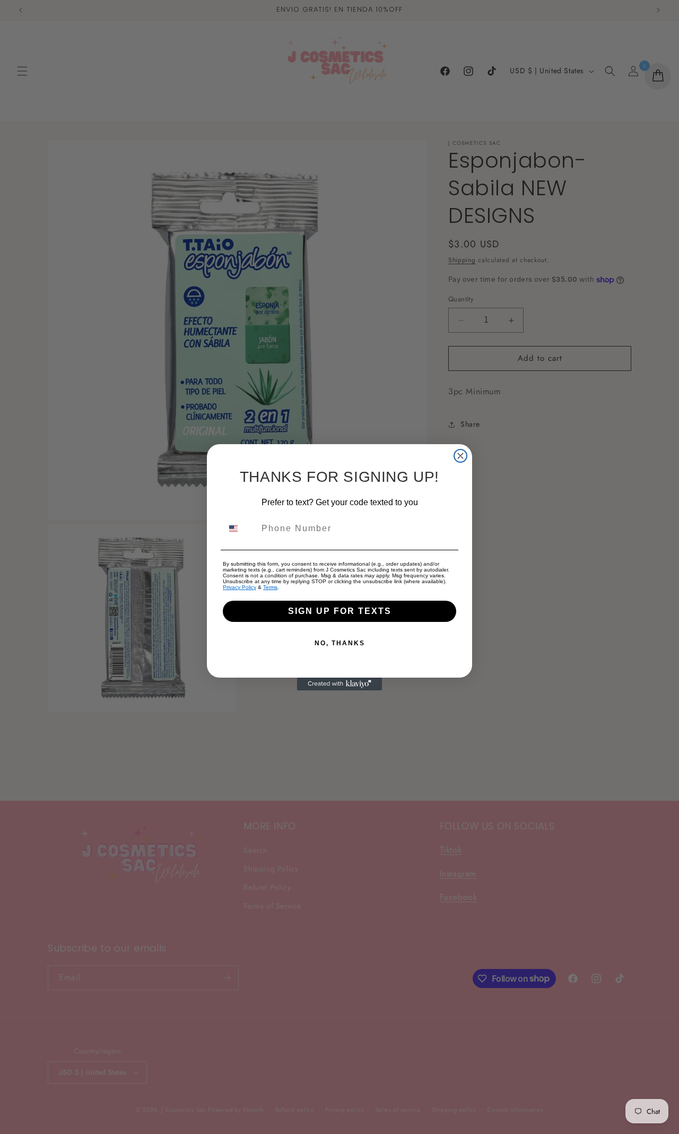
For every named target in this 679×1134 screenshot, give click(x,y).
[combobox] (239, 528)
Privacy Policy (239, 587)
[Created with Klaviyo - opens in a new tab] (339, 684)
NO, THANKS (340, 643)
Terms (270, 587)
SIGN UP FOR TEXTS (339, 611)
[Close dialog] (460, 455)
